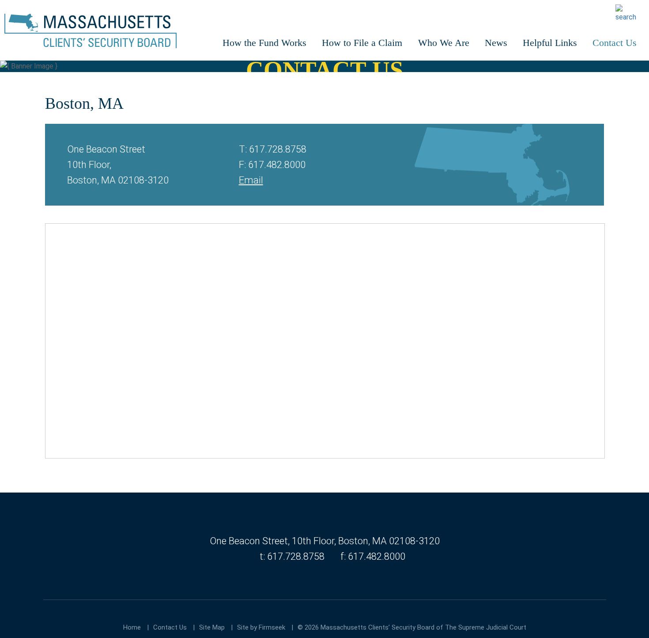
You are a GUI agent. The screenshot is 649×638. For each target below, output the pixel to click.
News (496, 42)
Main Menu (19, 8)
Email (251, 180)
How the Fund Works (264, 42)
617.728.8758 (277, 149)
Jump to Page (26, 480)
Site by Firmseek (261, 627)
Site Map (212, 627)
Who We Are (443, 42)
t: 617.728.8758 (292, 556)
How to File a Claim (362, 42)
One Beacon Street (249, 540)
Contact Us (614, 42)
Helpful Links (550, 42)
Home (132, 627)
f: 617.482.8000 (372, 556)
